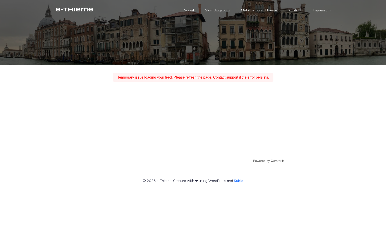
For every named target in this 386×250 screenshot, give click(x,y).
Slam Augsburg (217, 10)
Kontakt (295, 10)
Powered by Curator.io (269, 160)
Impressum (322, 10)
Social (189, 10)
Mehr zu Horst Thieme (259, 10)
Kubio (238, 180)
